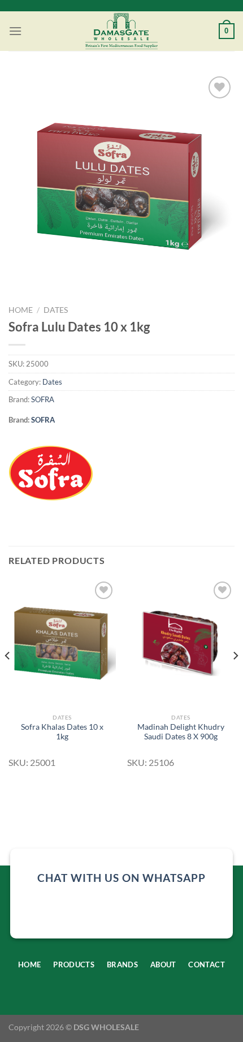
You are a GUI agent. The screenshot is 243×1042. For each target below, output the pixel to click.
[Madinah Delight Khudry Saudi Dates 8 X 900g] (181, 643)
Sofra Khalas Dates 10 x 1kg (62, 732)
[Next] (235, 679)
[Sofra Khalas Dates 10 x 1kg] (62, 643)
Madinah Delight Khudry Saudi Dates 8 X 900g (180, 732)
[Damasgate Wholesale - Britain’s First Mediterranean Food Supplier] (121, 31)
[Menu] (15, 31)
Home (20, 310)
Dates (56, 310)
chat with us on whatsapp (121, 877)
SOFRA (42, 399)
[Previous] (8, 679)
